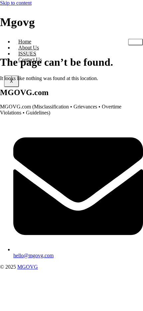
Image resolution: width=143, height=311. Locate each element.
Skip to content (16, 3)
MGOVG (27, 267)
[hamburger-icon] (135, 42)
